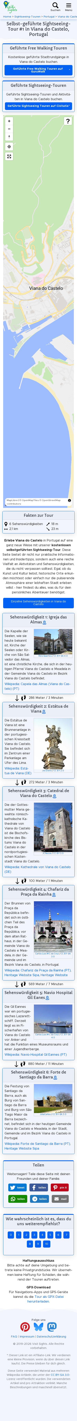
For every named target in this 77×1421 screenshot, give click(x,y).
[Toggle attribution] (69, 500)
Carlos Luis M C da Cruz (47, 954)
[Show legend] (68, 121)
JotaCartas (45, 1114)
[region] (38, 311)
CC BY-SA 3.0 (59, 1114)
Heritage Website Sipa (22, 975)
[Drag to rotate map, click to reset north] (9, 137)
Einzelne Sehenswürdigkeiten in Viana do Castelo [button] (38, 603)
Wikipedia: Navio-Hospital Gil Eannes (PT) (36, 1054)
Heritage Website (54, 975)
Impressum (27, 1336)
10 (46, 1244)
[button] (17, 1187)
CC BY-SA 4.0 (61, 656)
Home (7, 16)
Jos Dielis (47, 771)
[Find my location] (9, 146)
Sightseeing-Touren (27, 16)
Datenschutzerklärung (51, 1336)
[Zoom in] (9, 121)
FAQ (14, 1336)
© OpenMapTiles (29, 500)
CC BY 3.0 (58, 853)
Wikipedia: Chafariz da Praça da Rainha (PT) (38, 970)
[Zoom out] (9, 129)
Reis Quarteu (45, 656)
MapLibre (12, 500)
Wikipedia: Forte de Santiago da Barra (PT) (37, 1143)
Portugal (49, 16)
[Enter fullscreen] (9, 156)
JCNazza (46, 853)
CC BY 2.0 (59, 771)
